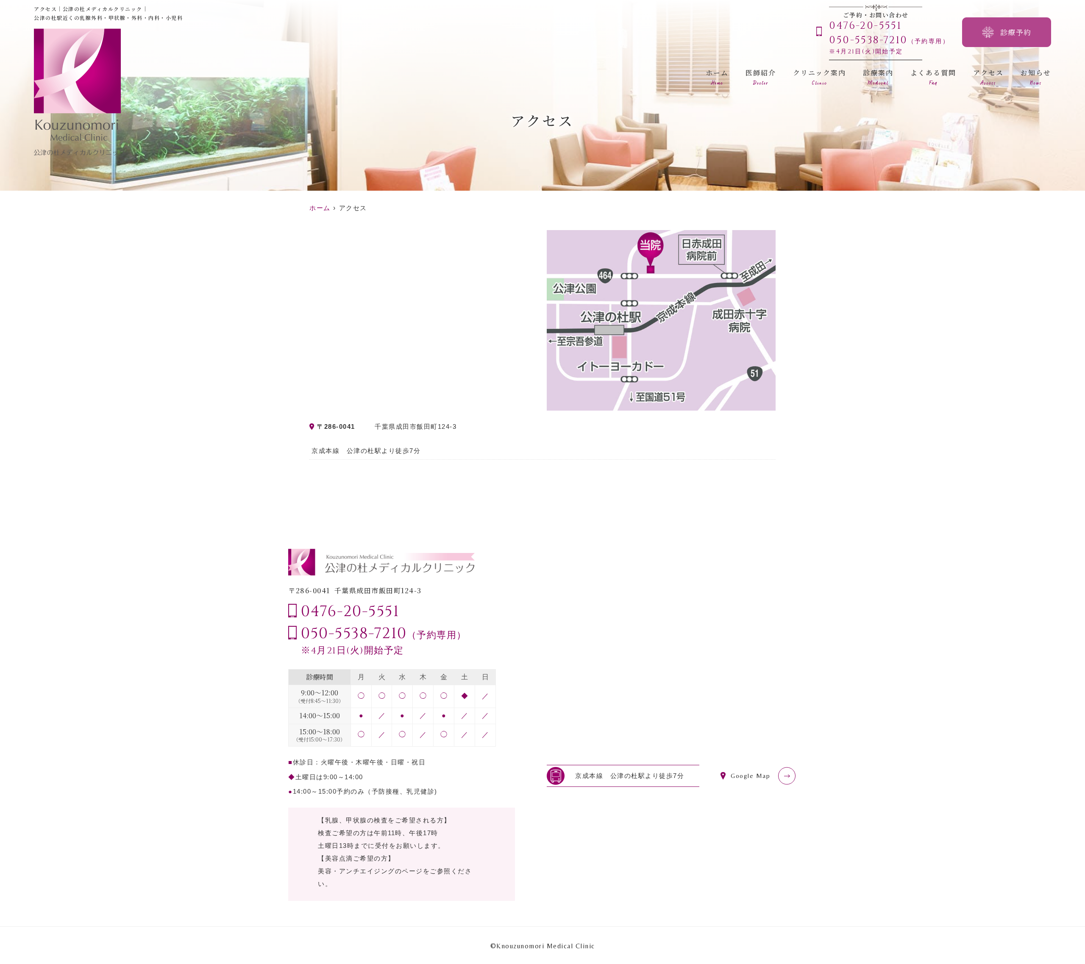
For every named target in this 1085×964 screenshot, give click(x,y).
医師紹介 (761, 77)
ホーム (717, 77)
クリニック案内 (819, 77)
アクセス (988, 77)
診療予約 (1016, 32)
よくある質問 (933, 77)
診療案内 (878, 77)
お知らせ (1036, 77)
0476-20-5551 (350, 611)
